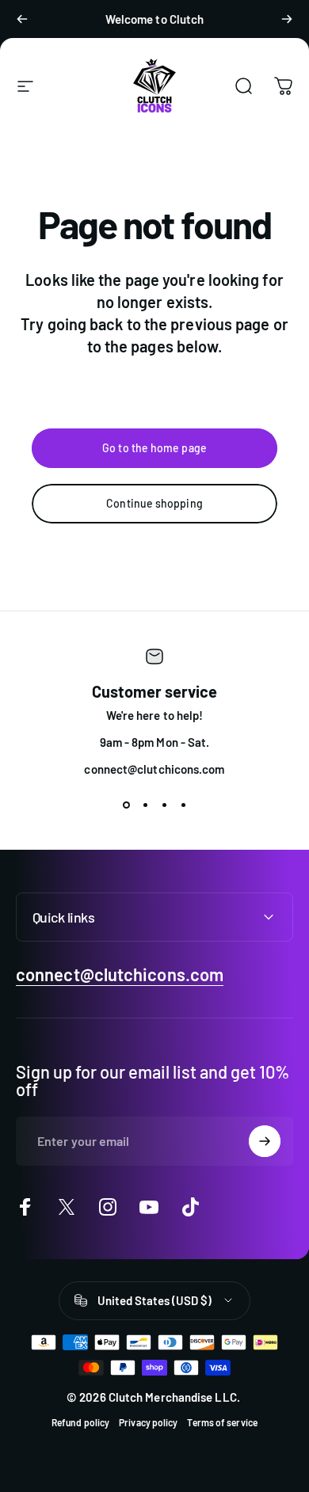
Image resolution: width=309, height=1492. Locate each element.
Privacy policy (148, 1422)
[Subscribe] (264, 1141)
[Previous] (22, 19)
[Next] (286, 19)
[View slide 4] (183, 804)
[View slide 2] (144, 804)
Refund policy (80, 1422)
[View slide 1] (125, 804)
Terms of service (222, 1422)
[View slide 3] (164, 804)
